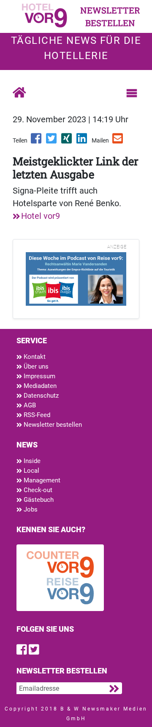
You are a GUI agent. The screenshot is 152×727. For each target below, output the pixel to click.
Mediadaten (39, 386)
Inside (31, 461)
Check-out (37, 490)
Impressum (38, 376)
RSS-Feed (36, 415)
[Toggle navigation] (131, 93)
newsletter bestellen (110, 16)
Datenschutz (40, 395)
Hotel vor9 (40, 216)
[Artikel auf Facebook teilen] (37, 141)
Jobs (30, 509)
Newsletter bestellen (52, 424)
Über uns (35, 366)
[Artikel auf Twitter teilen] (52, 141)
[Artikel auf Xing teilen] (67, 141)
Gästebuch (38, 500)
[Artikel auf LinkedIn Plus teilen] (82, 141)
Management (41, 480)
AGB (29, 405)
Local (30, 470)
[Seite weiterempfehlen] (118, 141)
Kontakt (34, 357)
